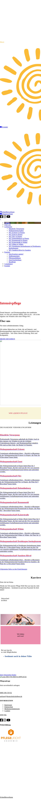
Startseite (7, 223)
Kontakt (7, 266)
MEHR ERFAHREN (7, 339)
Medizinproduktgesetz (12, 709)
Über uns (7, 225)
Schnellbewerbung (8, 212)
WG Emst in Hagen (15, 234)
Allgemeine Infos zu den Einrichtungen (13, 569)
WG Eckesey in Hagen (17, 233)
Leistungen (8, 227)
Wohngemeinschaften (16, 231)
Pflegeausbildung (15, 258)
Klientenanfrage (7, 214)
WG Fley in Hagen (15, 236)
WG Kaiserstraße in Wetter (18, 242)
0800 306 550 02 (6, 693)
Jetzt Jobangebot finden (8, 675)
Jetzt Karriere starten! (16, 254)
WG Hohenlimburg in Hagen (19, 238)
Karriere (7, 252)
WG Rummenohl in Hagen (18, 240)
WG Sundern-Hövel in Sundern (20, 250)
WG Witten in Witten (16, 244)
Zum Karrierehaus (15, 260)
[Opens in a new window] (11, 742)
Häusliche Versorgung (16, 229)
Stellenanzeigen (14, 256)
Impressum (8, 705)
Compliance (8, 264)
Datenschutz (8, 707)
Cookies (7, 711)
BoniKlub (12, 262)
